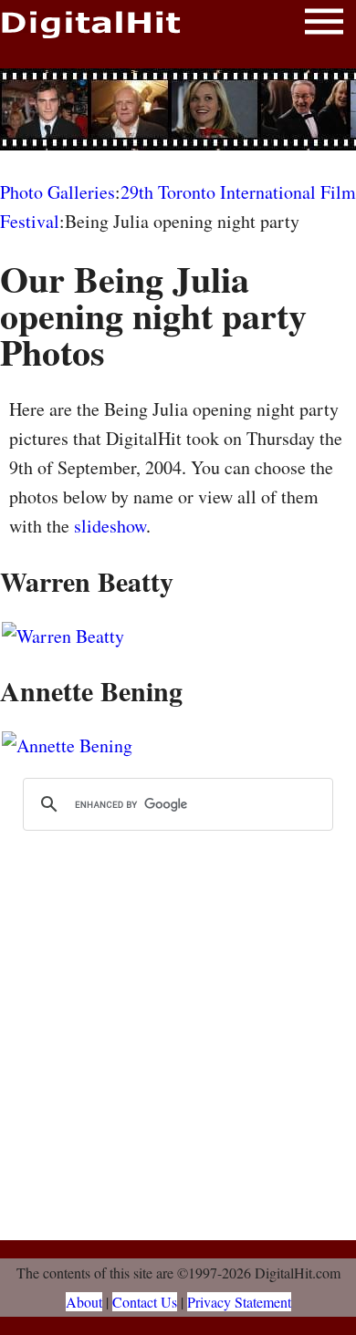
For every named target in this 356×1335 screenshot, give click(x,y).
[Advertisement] (178, 109)
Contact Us (144, 1301)
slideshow (110, 525)
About (84, 1301)
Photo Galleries (57, 192)
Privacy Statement (239, 1301)
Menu (324, 25)
